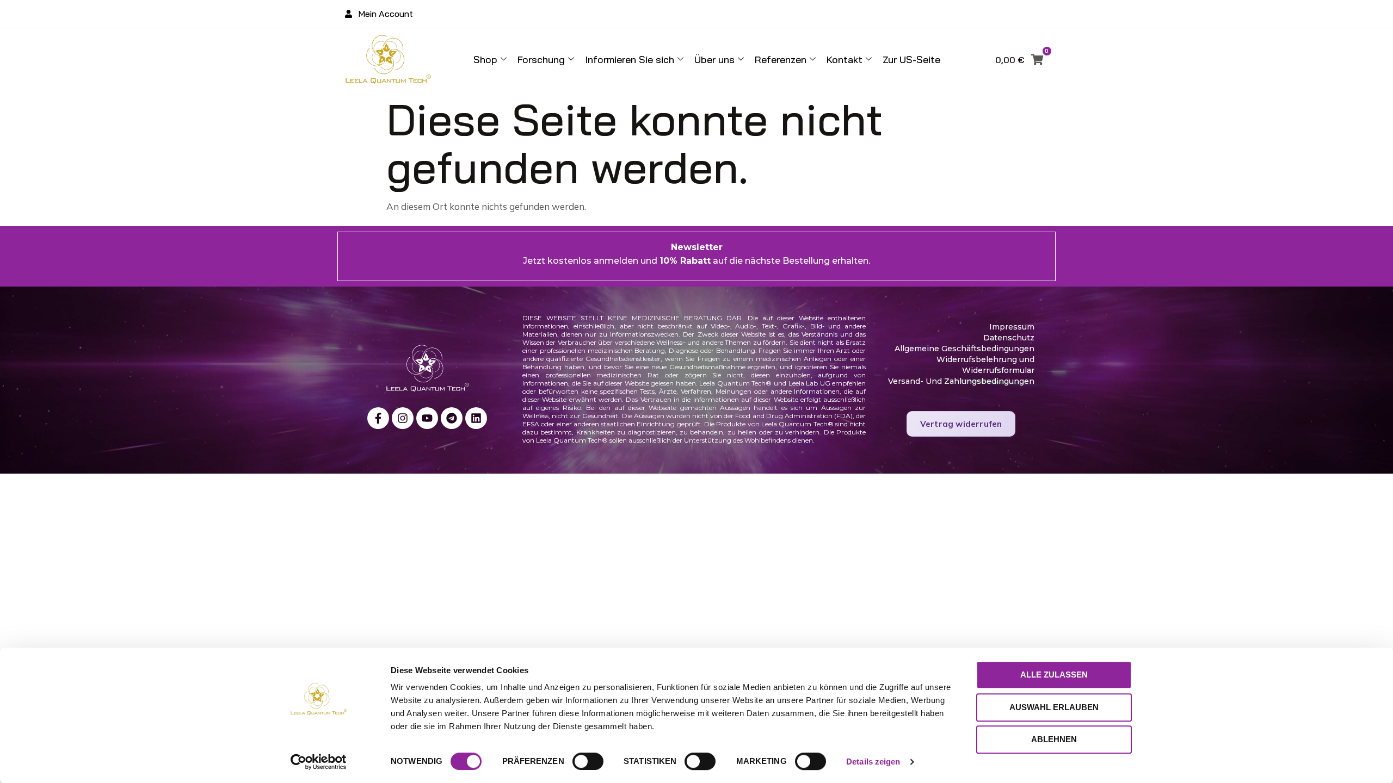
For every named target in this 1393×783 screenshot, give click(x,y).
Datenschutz (1008, 338)
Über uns (714, 59)
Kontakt (844, 59)
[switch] (587, 761)
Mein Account (385, 13)
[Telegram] (452, 418)
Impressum (1011, 327)
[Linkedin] (476, 418)
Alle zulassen (1054, 674)
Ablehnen (1054, 739)
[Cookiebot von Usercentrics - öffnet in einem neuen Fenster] (318, 762)
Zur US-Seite (911, 59)
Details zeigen (873, 761)
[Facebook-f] (378, 418)
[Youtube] (427, 418)
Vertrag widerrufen (961, 424)
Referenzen (780, 59)
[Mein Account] (348, 14)
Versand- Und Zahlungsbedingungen (961, 381)
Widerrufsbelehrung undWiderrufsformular (985, 365)
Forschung (541, 59)
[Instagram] (403, 418)
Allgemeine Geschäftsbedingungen (964, 348)
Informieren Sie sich (629, 59)
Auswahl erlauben (1054, 707)
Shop (485, 59)
